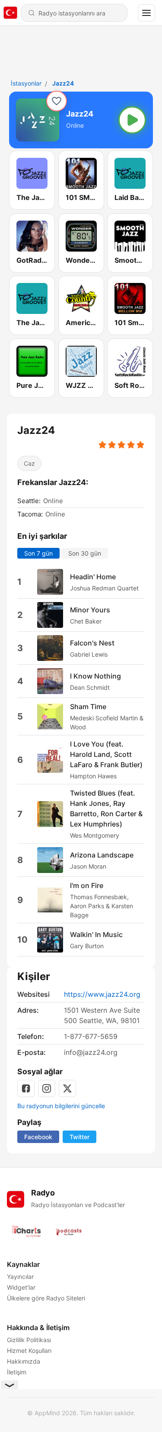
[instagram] (46, 1088)
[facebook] (26, 1088)
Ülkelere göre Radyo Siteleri (46, 1298)
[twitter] (67, 1088)
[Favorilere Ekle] (56, 101)
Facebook (38, 1136)
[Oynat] (132, 120)
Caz (29, 463)
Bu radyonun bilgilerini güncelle (61, 1105)
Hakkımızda (23, 1361)
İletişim (16, 1372)
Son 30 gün (84, 553)
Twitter (79, 1136)
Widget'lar (21, 1287)
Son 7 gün (38, 553)
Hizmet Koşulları (29, 1350)
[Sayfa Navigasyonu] (146, 13)
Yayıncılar (20, 1276)
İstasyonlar (26, 83)
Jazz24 (63, 83)
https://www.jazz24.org (102, 994)
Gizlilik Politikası (29, 1339)
